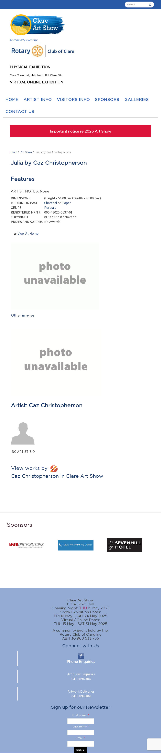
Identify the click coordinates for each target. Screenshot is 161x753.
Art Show (27, 152)
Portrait (50, 207)
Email (80, 737)
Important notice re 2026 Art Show (80, 131)
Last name (80, 726)
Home (11, 99)
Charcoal (50, 203)
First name (80, 715)
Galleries (136, 99)
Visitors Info (73, 99)
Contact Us (19, 111)
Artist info (38, 99)
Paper (66, 203)
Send (80, 749)
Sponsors (107, 99)
